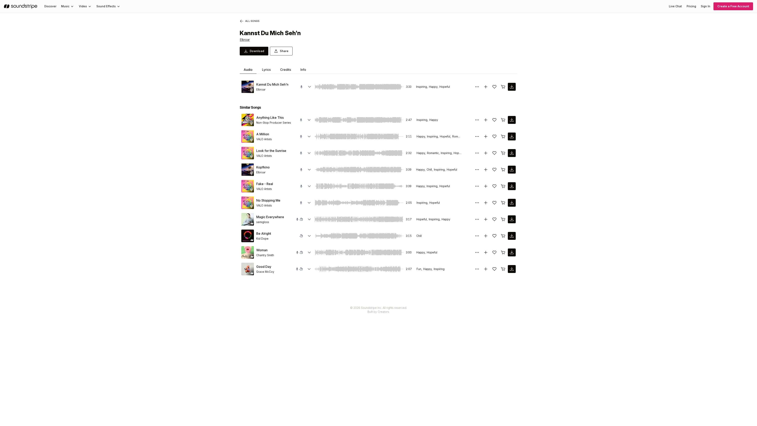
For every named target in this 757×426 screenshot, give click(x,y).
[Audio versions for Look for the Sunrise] (309, 153)
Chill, (430, 169)
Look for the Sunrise (271, 151)
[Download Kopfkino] (512, 170)
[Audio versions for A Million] (309, 136)
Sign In (705, 6)
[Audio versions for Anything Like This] (309, 120)
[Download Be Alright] (512, 236)
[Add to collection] (486, 87)
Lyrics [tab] (266, 70)
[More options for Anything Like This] (477, 120)
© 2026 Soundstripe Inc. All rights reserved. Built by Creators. (378, 309)
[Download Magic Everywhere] (512, 219)
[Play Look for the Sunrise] (247, 153)
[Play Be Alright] (247, 236)
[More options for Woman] (477, 252)
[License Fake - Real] (503, 186)
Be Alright (263, 233)
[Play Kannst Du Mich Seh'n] (247, 86)
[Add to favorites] (494, 87)
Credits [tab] (285, 70)
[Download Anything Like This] (512, 120)
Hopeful (444, 86)
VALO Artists (264, 139)
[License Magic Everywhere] (503, 219)
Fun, (419, 269)
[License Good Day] (503, 269)
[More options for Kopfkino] (477, 170)
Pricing (691, 6)
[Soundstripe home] (20, 6)
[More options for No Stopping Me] (477, 203)
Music (65, 6)
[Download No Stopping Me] (512, 203)
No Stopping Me (268, 200)
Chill (419, 235)
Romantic (458, 136)
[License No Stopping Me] (503, 203)
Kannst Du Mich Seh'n (272, 84)
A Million (262, 134)
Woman (262, 250)
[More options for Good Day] (477, 269)
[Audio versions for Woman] (309, 252)
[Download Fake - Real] (512, 186)
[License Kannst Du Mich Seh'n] (503, 87)
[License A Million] (503, 136)
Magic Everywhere (270, 217)
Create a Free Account (733, 6)
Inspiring (439, 269)
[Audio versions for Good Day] (309, 269)
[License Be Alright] (503, 236)
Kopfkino (263, 167)
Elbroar (245, 40)
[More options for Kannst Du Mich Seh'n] (477, 87)
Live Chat (675, 6)
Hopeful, (445, 136)
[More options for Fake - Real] (477, 186)
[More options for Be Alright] (477, 236)
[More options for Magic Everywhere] (477, 219)
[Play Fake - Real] (247, 186)
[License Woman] (503, 252)
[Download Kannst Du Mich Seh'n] (512, 87)
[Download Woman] (512, 252)
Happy (433, 119)
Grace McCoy (265, 271)
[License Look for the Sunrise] (503, 153)
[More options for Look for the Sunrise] (477, 153)
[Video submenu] (90, 6)
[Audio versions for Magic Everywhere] (309, 219)
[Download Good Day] (512, 269)
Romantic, (433, 153)
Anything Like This (270, 118)
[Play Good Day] (247, 269)
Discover (50, 6)
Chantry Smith (265, 255)
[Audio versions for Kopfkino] (309, 169)
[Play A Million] (247, 136)
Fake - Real (264, 184)
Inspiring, (422, 86)
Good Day (263, 267)
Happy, (433, 86)
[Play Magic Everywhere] (247, 219)
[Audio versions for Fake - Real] (309, 186)
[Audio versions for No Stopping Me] (309, 203)
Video (83, 6)
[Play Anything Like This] (247, 120)
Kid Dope (262, 238)
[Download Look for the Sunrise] (512, 153)
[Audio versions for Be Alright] (309, 236)
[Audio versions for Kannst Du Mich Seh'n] (309, 87)
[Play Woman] (247, 252)
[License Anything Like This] (503, 120)
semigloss (262, 222)
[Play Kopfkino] (247, 169)
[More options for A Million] (477, 136)
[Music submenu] (72, 6)
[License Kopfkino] (503, 170)
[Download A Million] (512, 136)
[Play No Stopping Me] (247, 202)
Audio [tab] (248, 70)
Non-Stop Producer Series (273, 122)
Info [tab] (303, 70)
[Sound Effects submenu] (118, 6)
